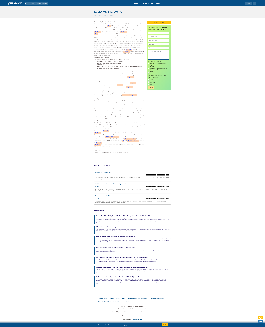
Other (151, 73)
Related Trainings (159, 22)
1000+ (151, 84)
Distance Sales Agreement (157, 298)
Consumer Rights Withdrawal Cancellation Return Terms (113, 301)
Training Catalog (102, 298)
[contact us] (260, 321)
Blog (152, 3)
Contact (158, 3)
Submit (151, 87)
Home (95, 15)
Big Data (123, 31)
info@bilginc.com (42, 3)
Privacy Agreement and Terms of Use (137, 298)
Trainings (136, 3)
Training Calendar (115, 298)
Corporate (145, 3)
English (249, 3)
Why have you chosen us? (154, 61)
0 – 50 (151, 79)
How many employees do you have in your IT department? (157, 76)
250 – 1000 (152, 82)
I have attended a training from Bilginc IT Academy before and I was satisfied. (159, 65)
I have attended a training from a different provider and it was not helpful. (158, 69)
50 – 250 (152, 81)
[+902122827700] (260, 318)
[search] (254, 3)
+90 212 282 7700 (31, 3)
